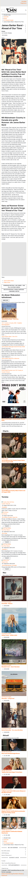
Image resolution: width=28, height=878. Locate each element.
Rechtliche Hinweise (18, 873)
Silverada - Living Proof (8, 698)
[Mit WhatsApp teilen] (6, 38)
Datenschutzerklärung (7, 873)
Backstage (4, 533)
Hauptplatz (4, 507)
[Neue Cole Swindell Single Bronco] (14, 745)
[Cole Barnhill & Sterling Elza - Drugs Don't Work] (14, 393)
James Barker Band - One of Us (10, 319)
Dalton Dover (7, 282)
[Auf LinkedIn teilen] (7, 38)
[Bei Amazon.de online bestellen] (2, 66)
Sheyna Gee (5, 562)
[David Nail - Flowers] (14, 588)
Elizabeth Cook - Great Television (11, 666)
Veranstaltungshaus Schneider (9, 565)
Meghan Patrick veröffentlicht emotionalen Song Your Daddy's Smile (13, 811)
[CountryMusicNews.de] (12, 10)
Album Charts (5, 489)
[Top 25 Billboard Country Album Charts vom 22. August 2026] (14, 475)
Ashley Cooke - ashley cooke (9, 635)
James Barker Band (9, 280)
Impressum (4, 875)
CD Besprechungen (6, 601)
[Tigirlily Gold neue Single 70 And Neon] (14, 763)
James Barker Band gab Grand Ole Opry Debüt (13, 346)
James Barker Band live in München (10, 358)
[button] (7, 855)
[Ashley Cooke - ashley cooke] (14, 620)
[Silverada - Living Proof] (14, 683)
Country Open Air (6, 503)
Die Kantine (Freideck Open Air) (9, 517)
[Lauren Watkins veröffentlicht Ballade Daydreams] (14, 822)
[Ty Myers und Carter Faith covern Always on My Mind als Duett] (14, 782)
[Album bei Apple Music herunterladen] (4, 66)
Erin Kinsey (4, 513)
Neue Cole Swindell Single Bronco (11, 753)
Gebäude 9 (4, 549)
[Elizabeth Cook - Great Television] (14, 651)
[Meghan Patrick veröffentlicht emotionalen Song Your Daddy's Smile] (14, 802)
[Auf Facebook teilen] (5, 38)
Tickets (7, 526)
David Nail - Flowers (7, 603)
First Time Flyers (6, 529)
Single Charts (5, 458)
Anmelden (5, 300)
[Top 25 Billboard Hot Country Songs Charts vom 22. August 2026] (14, 445)
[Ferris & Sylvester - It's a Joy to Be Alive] (14, 715)
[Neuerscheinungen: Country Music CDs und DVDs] (14, 412)
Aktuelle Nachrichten (7, 751)
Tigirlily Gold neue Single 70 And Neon (12, 772)
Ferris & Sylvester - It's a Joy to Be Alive (12, 730)
